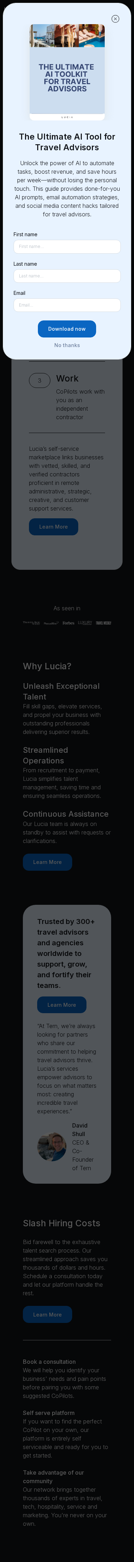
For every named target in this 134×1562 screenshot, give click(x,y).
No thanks (67, 345)
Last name (25, 264)
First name (26, 234)
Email (19, 293)
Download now (67, 329)
